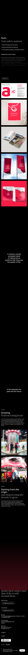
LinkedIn (3, 636)
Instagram (3, 632)
